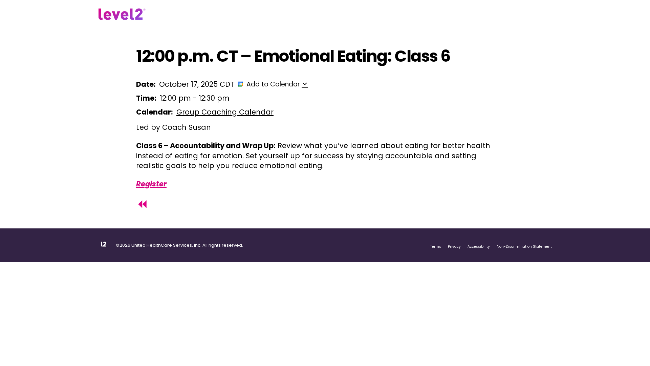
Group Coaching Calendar (225, 112)
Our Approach (191, 14)
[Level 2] (122, 14)
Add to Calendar (273, 84)
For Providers (277, 14)
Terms (435, 246)
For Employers (234, 14)
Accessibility (479, 246)
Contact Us (316, 14)
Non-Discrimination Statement (524, 246)
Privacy (454, 246)
